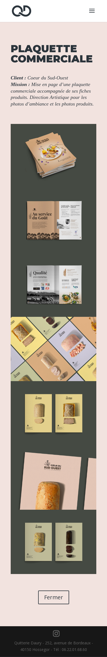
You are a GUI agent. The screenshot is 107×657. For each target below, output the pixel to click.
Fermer (53, 597)
